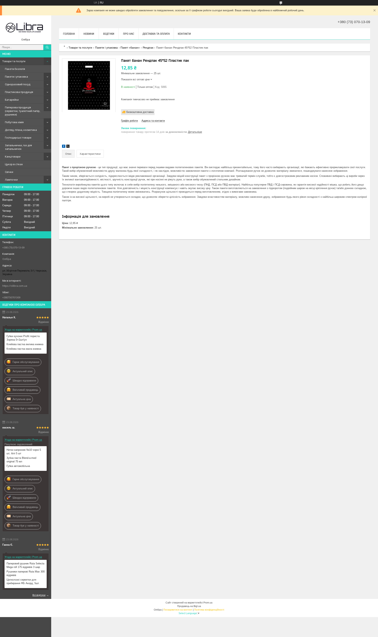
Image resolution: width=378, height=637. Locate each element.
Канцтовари (12, 156)
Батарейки (12, 99)
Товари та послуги (13, 61)
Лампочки (11, 179)
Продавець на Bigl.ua (189, 606)
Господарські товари (18, 137)
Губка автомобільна (18, 466)
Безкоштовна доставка (140, 112)
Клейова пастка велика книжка (24, 344)
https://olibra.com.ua (14, 286)
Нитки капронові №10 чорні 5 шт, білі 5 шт (23, 451)
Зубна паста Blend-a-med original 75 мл (21, 459)
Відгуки (108, 33)
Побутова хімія (14, 122)
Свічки (9, 172)
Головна (69, 33)
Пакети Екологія (15, 69)
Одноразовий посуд (17, 84)
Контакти (184, 33)
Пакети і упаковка (16, 76)
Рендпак (148, 47)
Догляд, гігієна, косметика (21, 130)
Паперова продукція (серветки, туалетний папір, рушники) (22, 111)
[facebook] (63, 146)
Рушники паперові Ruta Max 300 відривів (25, 573)
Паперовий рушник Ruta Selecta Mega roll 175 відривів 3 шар (25, 565)
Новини (88, 33)
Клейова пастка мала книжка (23, 348)
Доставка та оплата (156, 33)
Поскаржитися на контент (177, 609)
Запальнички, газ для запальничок (18, 147)
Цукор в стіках (14, 164)
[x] (67, 146)
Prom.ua (207, 602)
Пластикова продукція (19, 92)
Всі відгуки (38, 595)
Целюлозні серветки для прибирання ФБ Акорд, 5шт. (23, 581)
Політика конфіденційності (209, 609)
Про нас (128, 33)
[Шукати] (47, 47)
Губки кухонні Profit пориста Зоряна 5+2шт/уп (23, 338)
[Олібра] (25, 28)
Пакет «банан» (130, 47)
